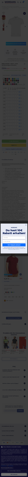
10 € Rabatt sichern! (14, 245)
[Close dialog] (26, 225)
